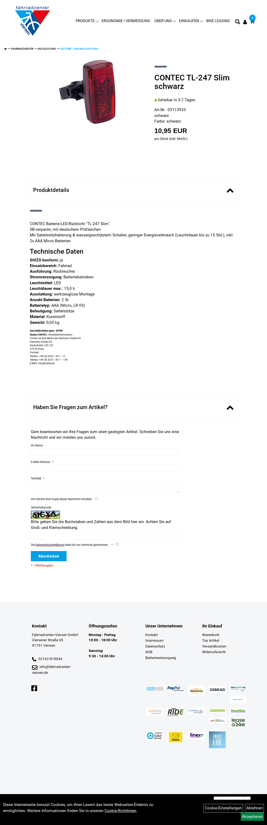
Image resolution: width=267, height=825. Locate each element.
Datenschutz (155, 646)
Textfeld (36, 478)
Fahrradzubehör (22, 48)
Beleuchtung (47, 48)
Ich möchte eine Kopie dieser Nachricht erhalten (61, 499)
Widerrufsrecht (214, 652)
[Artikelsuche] (237, 22)
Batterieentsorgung (160, 658)
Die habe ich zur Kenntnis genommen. (70, 544)
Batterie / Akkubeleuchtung (79, 48)
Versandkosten (214, 646)
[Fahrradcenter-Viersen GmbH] (32, 21)
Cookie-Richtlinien (120, 810)
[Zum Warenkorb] (252, 22)
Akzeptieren (252, 816)
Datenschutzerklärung (49, 544)
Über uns (163, 21)
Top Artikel (210, 640)
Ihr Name (37, 445)
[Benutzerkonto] (245, 22)
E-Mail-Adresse (40, 462)
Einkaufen (189, 21)
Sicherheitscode (41, 507)
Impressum (154, 640)
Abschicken (48, 556)
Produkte (85, 21)
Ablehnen (254, 808)
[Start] (5, 48)
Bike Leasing (218, 21)
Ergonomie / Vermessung (126, 21)
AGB (148, 652)
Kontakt (151, 635)
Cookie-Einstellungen (223, 808)
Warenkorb (210, 635)
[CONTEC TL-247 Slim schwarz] (87, 92)
